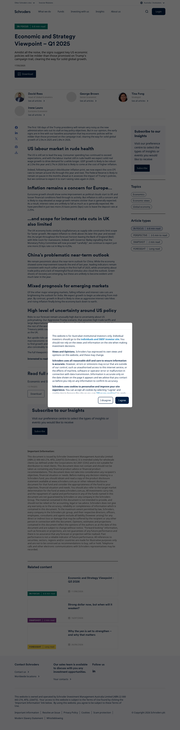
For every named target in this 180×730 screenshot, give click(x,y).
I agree (122, 400)
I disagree (105, 400)
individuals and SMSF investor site (100, 339)
